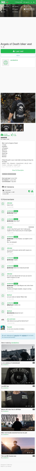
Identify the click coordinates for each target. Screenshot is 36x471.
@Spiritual (10, 305)
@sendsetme (10, 313)
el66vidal (9, 203)
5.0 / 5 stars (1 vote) (5, 139)
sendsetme (14, 60)
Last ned (19, 51)
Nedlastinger (7, 135)
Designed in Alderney (6, 464)
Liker (15, 135)
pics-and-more (11, 319)
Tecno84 (9, 327)
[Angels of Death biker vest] (18, 108)
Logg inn (16, 335)
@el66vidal (10, 213)
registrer (24, 335)
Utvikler (15, 211)
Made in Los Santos (6, 466)
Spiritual (9, 295)
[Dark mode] (31, 2)
